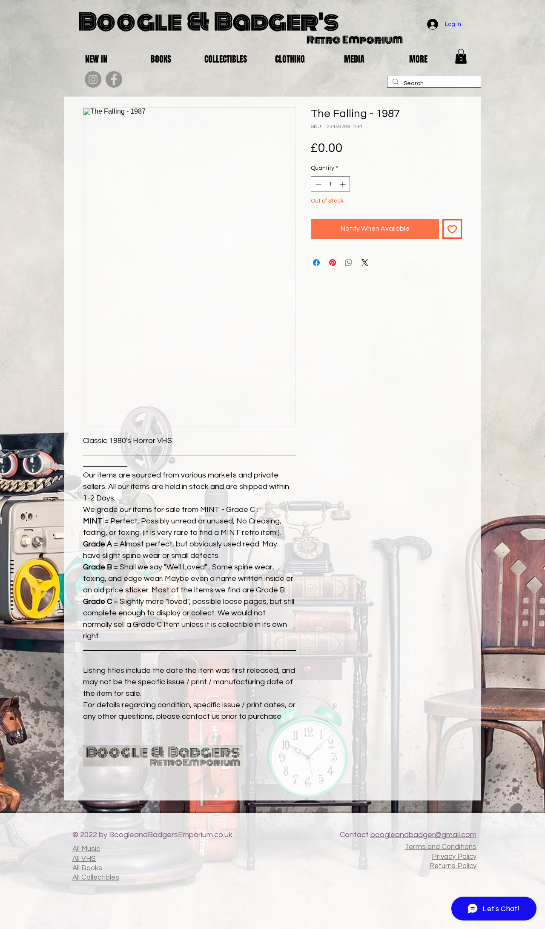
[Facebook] (114, 79)
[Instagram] (93, 79)
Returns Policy (452, 866)
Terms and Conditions (440, 847)
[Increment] (343, 184)
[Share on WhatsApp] (349, 262)
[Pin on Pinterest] (332, 262)
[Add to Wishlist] (452, 229)
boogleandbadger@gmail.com (423, 835)
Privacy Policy (454, 856)
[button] (461, 56)
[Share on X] (365, 262)
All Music (86, 849)
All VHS (84, 859)
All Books (87, 868)
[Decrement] (317, 184)
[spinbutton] (330, 184)
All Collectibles (95, 877)
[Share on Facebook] (316, 262)
